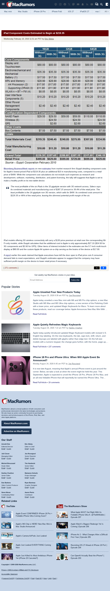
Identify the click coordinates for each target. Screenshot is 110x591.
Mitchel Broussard (8, 463)
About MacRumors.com (16, 423)
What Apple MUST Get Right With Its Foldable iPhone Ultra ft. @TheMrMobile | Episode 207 (88, 514)
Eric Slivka (49, 39)
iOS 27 (71, 11)
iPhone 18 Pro (40, 11)
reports (19, 168)
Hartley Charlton (75, 328)
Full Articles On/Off (22, 578)
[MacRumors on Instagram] (60, 4)
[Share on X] (97, 267)
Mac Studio (23, 11)
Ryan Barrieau (30, 483)
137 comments (54, 347)
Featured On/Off (8, 578)
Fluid (32, 578)
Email (3, 449)
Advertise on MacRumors (16, 431)
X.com (9, 449)
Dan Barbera (6, 483)
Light (49, 578)
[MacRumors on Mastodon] (73, 4)
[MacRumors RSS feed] (87, 4)
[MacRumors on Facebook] (64, 4)
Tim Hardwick (30, 463)
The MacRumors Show (75, 506)
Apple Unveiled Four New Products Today (56, 292)
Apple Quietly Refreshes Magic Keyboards (57, 324)
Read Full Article (40, 314)
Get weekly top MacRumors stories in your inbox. (55, 275)
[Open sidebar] (107, 5)
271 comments (11, 268)
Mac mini (8, 11)
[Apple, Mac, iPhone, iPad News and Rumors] (20, 7)
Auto (45, 578)
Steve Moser (6, 492)
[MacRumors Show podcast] (55, 4)
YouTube (10, 506)
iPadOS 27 (84, 11)
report (8, 255)
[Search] (102, 4)
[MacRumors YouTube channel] (78, 4)
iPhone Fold (57, 11)
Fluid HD (39, 578)
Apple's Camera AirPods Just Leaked (31, 536)
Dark (54, 578)
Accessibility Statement (9, 574)
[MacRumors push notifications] (82, 4)
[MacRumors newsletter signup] (91, 4)
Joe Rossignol (75, 295)
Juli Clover (5, 453)
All (107, 11)
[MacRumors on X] (69, 4)
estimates (46, 168)
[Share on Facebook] (103, 267)
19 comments (54, 382)
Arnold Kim (5, 444)
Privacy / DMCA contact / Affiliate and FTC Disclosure (20, 570)
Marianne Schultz (31, 473)
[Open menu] (3, 4)
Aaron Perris (29, 492)
